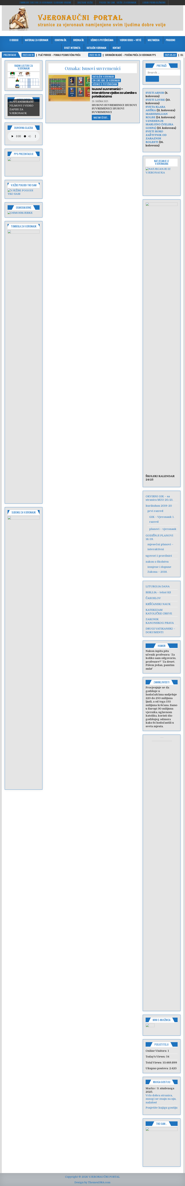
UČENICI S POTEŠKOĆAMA (102, 40)
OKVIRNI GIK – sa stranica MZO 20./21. (159, 498)
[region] (24, 80)
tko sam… (161, 1124)
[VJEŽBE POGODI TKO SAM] (24, 193)
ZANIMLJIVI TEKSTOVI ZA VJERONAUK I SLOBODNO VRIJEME (45, 2)
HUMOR (161, 646)
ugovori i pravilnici (159, 555)
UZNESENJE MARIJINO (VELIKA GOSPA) (159, 124)
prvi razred (155, 511)
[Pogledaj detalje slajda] (24, 165)
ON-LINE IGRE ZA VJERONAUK (106, 80)
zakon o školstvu (157, 561)
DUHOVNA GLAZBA (23, 128)
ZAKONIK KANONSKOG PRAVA (160, 621)
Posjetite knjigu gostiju (161, 1107)
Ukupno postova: (157, 1068)
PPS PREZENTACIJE (23, 154)
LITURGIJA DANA (158, 586)
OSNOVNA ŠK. (61, 40)
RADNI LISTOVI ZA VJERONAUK (23, 67)
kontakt (117, 47)
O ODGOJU (14, 40)
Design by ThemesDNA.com (92, 1182)
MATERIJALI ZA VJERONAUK (36, 40)
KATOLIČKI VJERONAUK (96, 47)
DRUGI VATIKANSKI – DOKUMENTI (160, 630)
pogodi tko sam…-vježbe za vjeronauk (117, 2)
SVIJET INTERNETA (72, 47)
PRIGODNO (170, 40)
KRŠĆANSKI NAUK (158, 604)
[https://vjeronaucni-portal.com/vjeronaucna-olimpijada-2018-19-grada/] (162, 179)
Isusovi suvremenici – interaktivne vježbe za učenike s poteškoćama (114, 93)
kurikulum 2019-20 (159, 505)
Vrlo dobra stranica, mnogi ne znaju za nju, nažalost (161, 1099)
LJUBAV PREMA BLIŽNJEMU (154, 2)
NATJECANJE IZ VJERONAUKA (161, 162)
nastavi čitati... (101, 117)
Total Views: (154, 1062)
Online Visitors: (157, 1050)
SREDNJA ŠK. (78, 40)
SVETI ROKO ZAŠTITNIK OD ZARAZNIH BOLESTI (156, 137)
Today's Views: (156, 1056)
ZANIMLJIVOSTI (161, 682)
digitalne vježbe (85, 2)
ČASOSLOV (153, 598)
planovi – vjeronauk (162, 529)
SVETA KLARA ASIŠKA (155, 108)
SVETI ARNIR (155, 92)
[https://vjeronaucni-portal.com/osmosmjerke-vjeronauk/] (20, 212)
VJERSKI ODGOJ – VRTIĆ (130, 40)
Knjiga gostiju (161, 1082)
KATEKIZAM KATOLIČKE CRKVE (159, 611)
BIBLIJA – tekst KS (158, 592)
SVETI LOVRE (155, 99)
